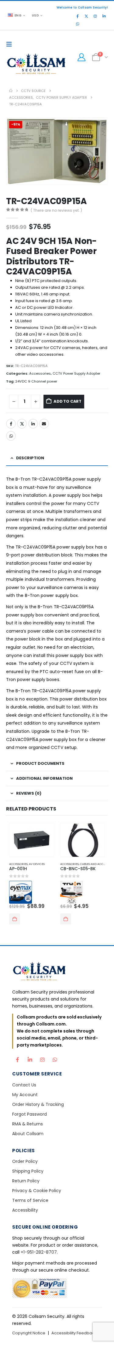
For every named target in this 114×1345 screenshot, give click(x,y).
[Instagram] (95, 16)
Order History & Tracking (38, 1104)
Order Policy (25, 1161)
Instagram (42, 1058)
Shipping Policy (27, 1171)
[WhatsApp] (77, 24)
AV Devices (37, 864)
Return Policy (26, 1181)
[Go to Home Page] (10, 90)
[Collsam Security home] (57, 972)
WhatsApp (11, 436)
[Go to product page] (31, 840)
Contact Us (24, 1085)
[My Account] (81, 57)
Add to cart (67, 401)
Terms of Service (30, 1200)
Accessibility (25, 1210)
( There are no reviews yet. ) (56, 210)
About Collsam (27, 1134)
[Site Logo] (36, 65)
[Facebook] (77, 16)
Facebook (11, 424)
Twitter (22, 424)
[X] (86, 16)
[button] (10, 44)
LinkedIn (33, 424)
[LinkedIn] (104, 16)
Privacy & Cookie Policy (36, 1191)
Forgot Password (29, 1114)
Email (44, 424)
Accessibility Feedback (74, 1333)
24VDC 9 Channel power (36, 381)
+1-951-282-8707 (39, 1252)
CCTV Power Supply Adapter (76, 373)
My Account (25, 1095)
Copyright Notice (28, 1333)
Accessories (40, 373)
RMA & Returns (27, 1124)
